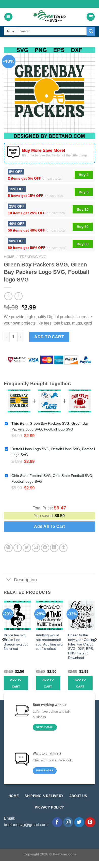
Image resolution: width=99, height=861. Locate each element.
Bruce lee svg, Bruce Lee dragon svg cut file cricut (16, 642)
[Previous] (3, 649)
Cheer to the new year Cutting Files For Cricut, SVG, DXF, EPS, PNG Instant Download (81, 646)
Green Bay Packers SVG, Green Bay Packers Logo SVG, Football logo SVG (50, 426)
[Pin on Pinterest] (45, 548)
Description (25, 579)
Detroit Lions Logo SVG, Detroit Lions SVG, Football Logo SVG (53, 452)
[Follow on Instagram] (68, 822)
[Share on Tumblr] (63, 548)
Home (9, 257)
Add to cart (49, 337)
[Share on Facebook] (17, 548)
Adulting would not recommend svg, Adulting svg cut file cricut (49, 642)
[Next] (95, 649)
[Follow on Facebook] (57, 822)
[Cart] (91, 17)
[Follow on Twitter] (79, 822)
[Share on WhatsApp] (8, 548)
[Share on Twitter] (27, 548)
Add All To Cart (49, 526)
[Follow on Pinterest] (90, 822)
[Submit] (91, 31)
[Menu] (8, 17)
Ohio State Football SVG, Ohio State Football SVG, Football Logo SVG (52, 478)
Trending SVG (33, 257)
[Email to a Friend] (36, 548)
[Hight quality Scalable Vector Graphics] (49, 17)
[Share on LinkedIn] (54, 548)
